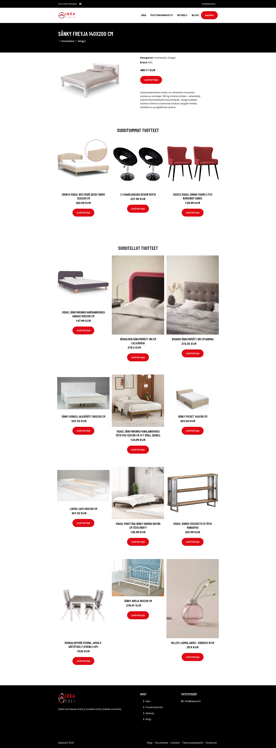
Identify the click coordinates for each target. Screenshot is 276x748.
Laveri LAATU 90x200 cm (83, 508)
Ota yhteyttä (161, 742)
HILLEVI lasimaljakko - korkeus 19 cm (192, 643)
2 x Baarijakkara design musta (138, 194)
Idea (143, 15)
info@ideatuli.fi (208, 3)
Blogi (195, 15)
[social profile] (80, 4)
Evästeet (175, 742)
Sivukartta (211, 742)
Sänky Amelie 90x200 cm (138, 601)
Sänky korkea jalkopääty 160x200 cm (83, 416)
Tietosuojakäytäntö (192, 742)
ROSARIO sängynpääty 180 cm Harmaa (192, 339)
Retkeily (182, 15)
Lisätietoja (151, 79)
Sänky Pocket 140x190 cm (192, 416)
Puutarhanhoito (162, 15)
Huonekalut (68, 41)
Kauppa (209, 15)
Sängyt (82, 41)
